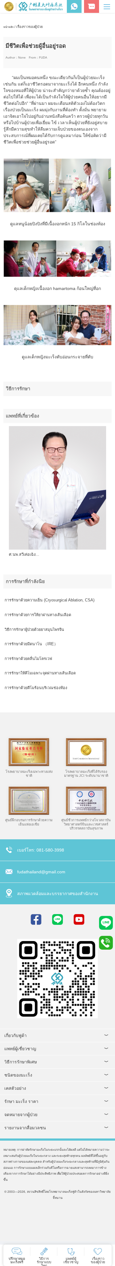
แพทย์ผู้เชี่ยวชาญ (20, 1048)
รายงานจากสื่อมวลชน (25, 1127)
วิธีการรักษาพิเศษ (20, 1061)
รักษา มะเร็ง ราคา (21, 1101)
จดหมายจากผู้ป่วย (20, 1114)
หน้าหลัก (8, 27)
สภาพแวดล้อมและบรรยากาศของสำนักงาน (57, 893)
